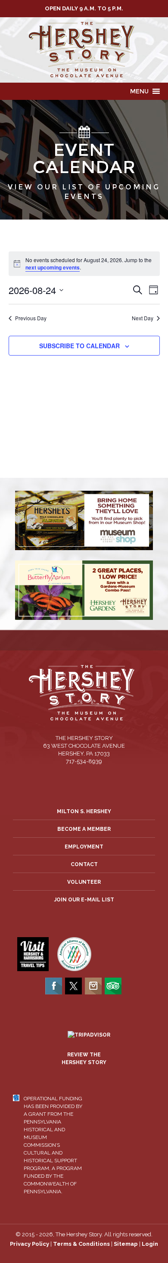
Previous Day (31, 318)
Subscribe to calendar (79, 345)
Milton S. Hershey (84, 811)
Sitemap (126, 1244)
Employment (84, 847)
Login (150, 1244)
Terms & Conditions (81, 1244)
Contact (84, 864)
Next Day (142, 318)
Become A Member (84, 829)
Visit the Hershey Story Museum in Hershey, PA (84, 50)
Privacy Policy (29, 1244)
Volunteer (84, 882)
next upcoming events (52, 267)
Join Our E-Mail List (84, 900)
